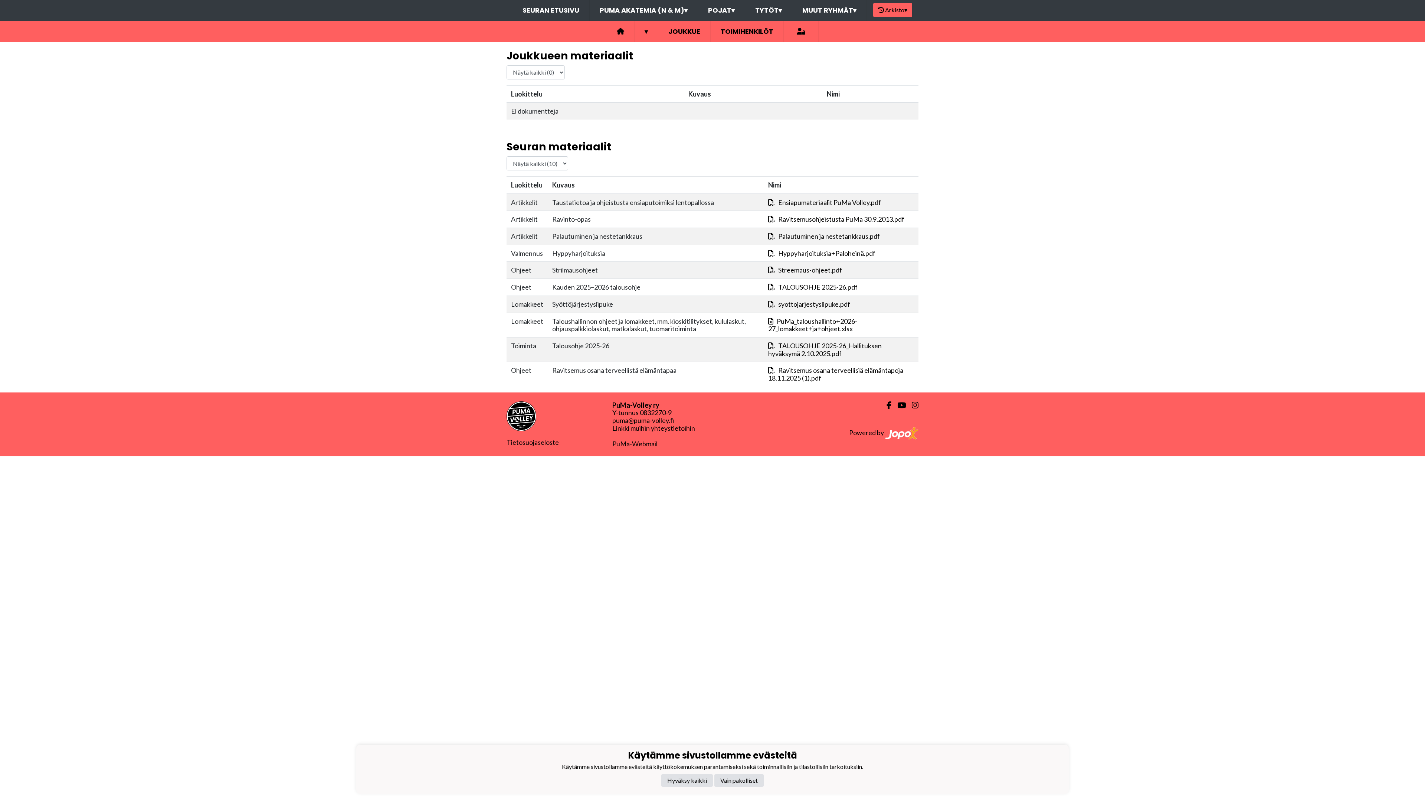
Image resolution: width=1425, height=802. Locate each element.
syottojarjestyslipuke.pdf (814, 304)
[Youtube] (898, 405)
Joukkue (684, 31)
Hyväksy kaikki (687, 780)
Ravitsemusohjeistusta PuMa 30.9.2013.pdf (841, 219)
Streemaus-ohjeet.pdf (810, 270)
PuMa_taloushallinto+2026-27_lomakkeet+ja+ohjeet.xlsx (812, 325)
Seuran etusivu (550, 10)
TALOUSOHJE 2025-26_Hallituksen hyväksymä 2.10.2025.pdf (825, 350)
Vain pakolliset (739, 780)
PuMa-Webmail (635, 444)
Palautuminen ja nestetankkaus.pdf (829, 236)
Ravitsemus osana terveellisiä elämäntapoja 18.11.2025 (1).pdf (835, 374)
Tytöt (768, 10)
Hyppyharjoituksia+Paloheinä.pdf (826, 253)
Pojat (721, 10)
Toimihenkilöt (747, 31)
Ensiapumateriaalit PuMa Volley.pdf (829, 202)
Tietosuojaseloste (533, 442)
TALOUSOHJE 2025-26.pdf (818, 287)
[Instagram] (912, 405)
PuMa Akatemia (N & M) (644, 10)
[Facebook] (886, 405)
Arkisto (896, 9)
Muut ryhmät (829, 10)
